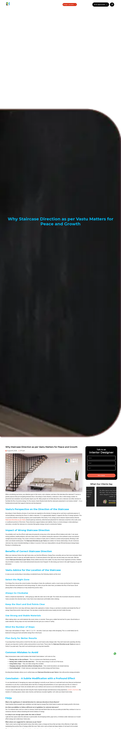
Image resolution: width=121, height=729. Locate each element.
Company (81, 4)
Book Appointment (99, 4)
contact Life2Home (73, 690)
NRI (60, 4)
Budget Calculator (68, 4)
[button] (88, 496)
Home (38, 4)
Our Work (51, 4)
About (44, 4)
